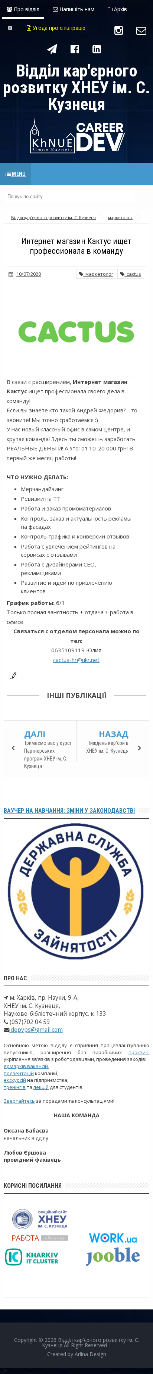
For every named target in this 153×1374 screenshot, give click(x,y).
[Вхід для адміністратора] (10, 28)
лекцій (41, 1087)
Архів (120, 9)
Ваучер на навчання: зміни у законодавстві (69, 810)
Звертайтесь (19, 1100)
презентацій (19, 1073)
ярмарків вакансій (26, 1066)
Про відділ (25, 9)
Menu (18, 174)
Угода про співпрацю (58, 27)
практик (138, 1052)
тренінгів (15, 1087)
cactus (132, 274)
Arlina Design (90, 1354)
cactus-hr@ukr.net (76, 659)
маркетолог (98, 274)
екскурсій (15, 1080)
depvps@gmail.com (36, 1030)
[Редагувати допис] (11, 674)
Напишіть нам (76, 9)
